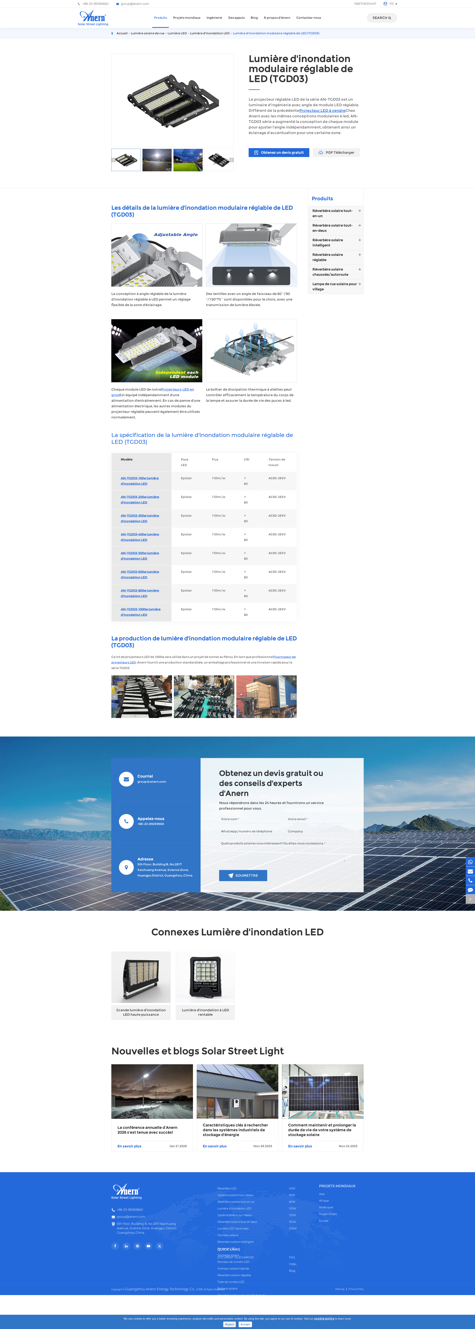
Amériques (326, 1207)
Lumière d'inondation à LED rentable (205, 1012)
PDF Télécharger (339, 153)
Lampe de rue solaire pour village (334, 286)
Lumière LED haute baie (233, 1228)
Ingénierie (214, 17)
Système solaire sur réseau (234, 1215)
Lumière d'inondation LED (210, 33)
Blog (254, 17)
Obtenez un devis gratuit (282, 153)
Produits (160, 17)
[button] (113, 160)
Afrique (324, 1200)
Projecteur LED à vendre (322, 110)
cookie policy (324, 1318)
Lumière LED (177, 33)
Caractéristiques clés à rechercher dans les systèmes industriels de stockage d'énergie (235, 1130)
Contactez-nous (308, 17)
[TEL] (470, 880)
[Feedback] (470, 889)
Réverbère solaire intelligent (327, 242)
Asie (322, 1194)
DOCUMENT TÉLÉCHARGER (235, 1257)
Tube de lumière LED (231, 1282)
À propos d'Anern (277, 17)
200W (293, 1228)
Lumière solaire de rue (147, 33)
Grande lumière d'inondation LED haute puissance (141, 1012)
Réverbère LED (227, 1188)
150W (292, 1222)
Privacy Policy (356, 1289)
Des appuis (236, 17)
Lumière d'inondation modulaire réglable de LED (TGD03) (276, 33)
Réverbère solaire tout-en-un (332, 213)
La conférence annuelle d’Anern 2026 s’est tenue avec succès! (147, 1130)
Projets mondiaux (187, 17)
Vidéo (293, 1264)
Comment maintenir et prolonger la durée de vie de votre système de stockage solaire (322, 1130)
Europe (323, 1220)
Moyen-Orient (328, 1214)
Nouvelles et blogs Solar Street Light (197, 1051)
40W (292, 1188)
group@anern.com (135, 4)
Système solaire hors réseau (235, 1195)
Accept (245, 1324)
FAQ (292, 1257)
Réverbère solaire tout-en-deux (332, 228)
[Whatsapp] (470, 861)
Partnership (365, 4)
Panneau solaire (227, 1235)
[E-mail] (470, 871)
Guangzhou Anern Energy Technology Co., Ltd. (164, 1289)
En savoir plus (152, 1146)
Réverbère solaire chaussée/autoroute (330, 272)
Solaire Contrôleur (229, 1302)
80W (292, 1201)
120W (292, 1215)
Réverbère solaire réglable (327, 257)
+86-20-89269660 (96, 4)
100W (292, 1208)
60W (292, 1195)
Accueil (122, 33)
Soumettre (246, 876)
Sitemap (340, 1289)
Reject (229, 1324)
